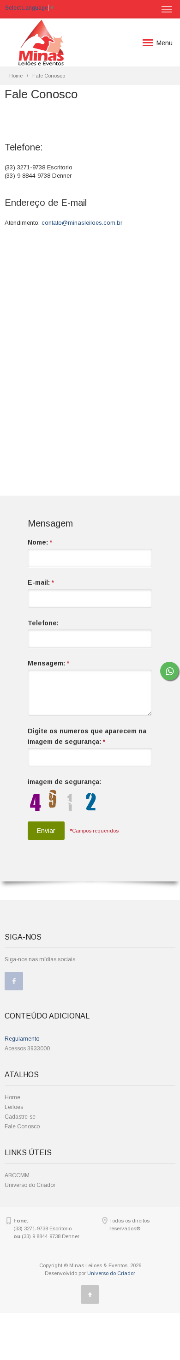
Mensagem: (48, 663)
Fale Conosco (22, 1126)
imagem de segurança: (64, 781)
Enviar (46, 830)
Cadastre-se (20, 1117)
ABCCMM (17, 1175)
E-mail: (41, 582)
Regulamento (22, 1039)
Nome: (40, 542)
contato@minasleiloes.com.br (82, 222)
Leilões (14, 1107)
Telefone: (43, 623)
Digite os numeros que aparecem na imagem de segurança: (87, 736)
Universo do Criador (30, 1185)
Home (16, 75)
